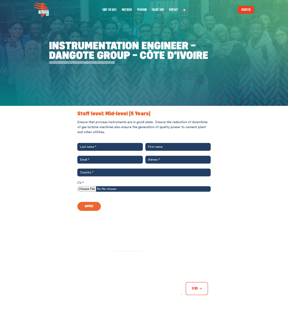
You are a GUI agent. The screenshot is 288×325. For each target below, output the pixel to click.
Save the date (109, 10)
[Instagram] (242, 311)
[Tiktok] (250, 311)
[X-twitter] (234, 311)
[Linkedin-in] (225, 311)
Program (142, 10)
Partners (127, 10)
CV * (80, 183)
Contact (173, 10)
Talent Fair (158, 10)
